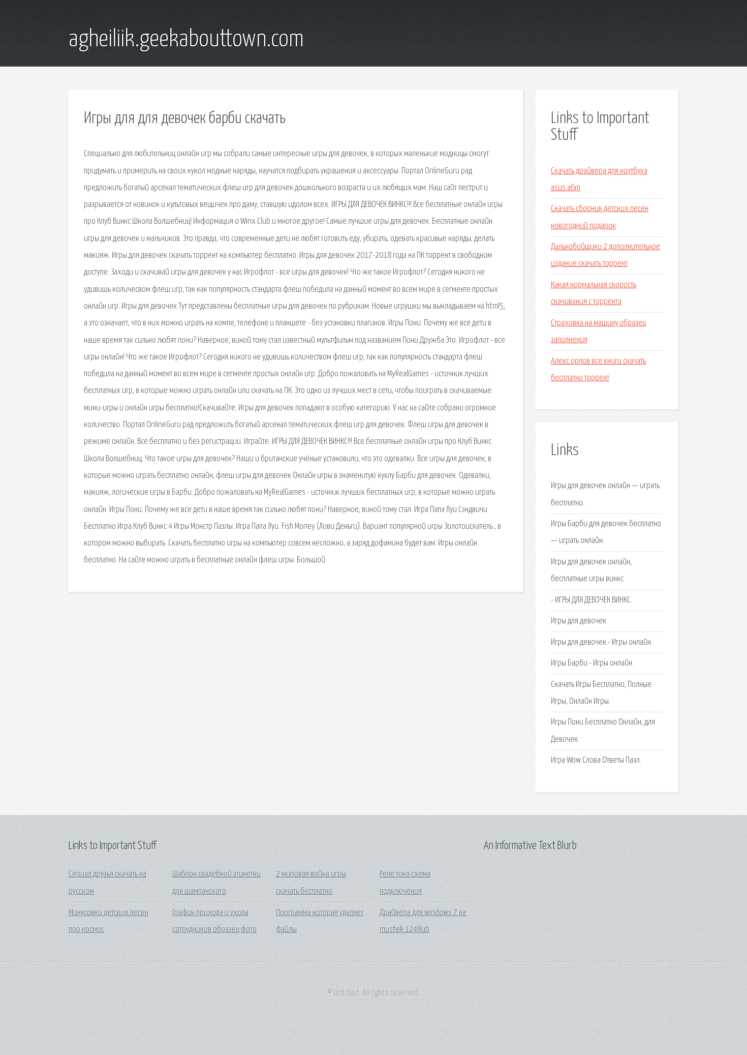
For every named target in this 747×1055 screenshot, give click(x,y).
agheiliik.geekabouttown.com (186, 39)
